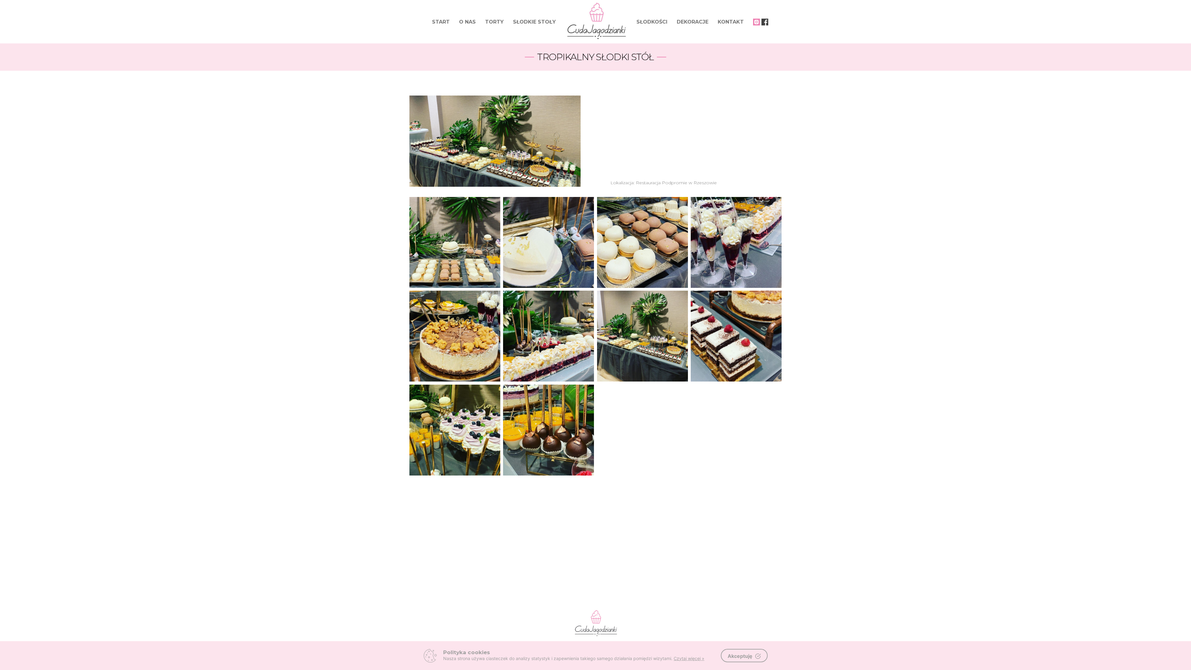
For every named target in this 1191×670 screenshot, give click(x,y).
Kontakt (731, 22)
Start (441, 22)
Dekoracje (692, 22)
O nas (467, 22)
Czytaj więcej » (689, 658)
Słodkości (651, 22)
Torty (494, 22)
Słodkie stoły (534, 22)
